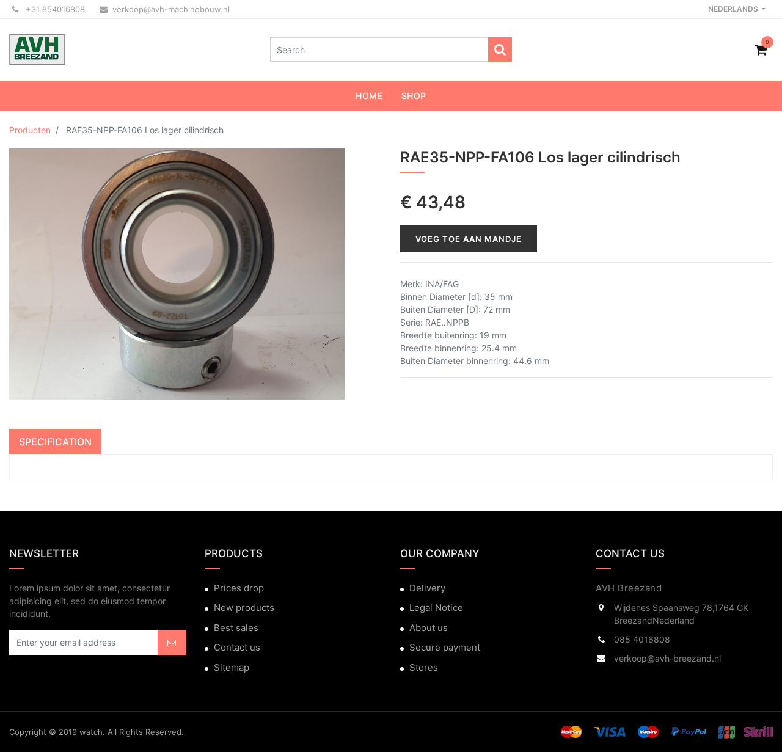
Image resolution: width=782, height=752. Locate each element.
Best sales (236, 627)
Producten (30, 130)
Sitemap (231, 667)
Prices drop (239, 588)
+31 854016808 (54, 9)
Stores (423, 667)
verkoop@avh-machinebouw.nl (171, 9)
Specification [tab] (55, 442)
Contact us (237, 647)
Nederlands (734, 8)
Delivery (427, 588)
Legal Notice (436, 607)
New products (244, 607)
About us (428, 627)
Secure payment (444, 647)
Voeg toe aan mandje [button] (468, 239)
